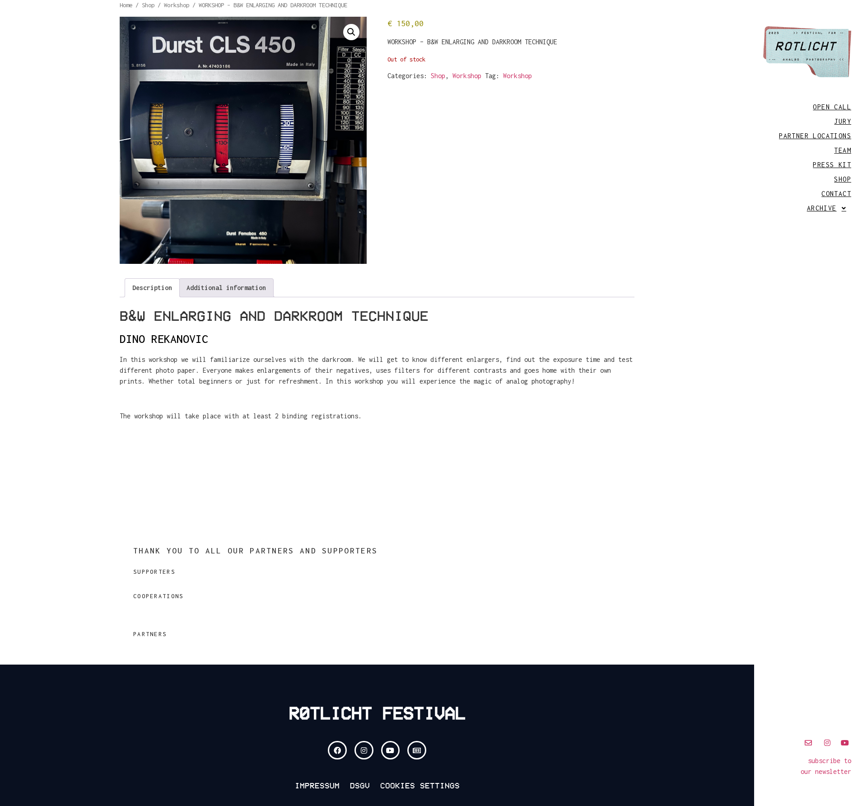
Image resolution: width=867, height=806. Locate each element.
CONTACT (836, 193)
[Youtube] (390, 750)
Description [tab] (152, 287)
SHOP (842, 179)
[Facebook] (337, 750)
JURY (842, 121)
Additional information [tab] (226, 287)
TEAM (842, 150)
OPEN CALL (832, 107)
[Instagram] (363, 750)
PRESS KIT (832, 165)
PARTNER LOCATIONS (815, 136)
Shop (148, 5)
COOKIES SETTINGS (420, 786)
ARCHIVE (822, 208)
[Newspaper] (416, 750)
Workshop (176, 5)
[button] (810, 208)
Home (126, 5)
